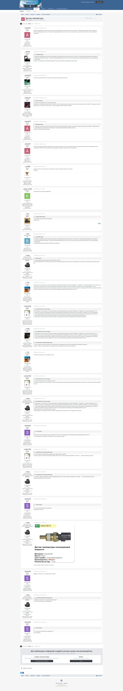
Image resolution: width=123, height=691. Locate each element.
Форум (36, 8)
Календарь (28, 11)
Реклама (65, 683)
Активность (50, 8)
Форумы (22, 11)
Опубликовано (40, 51)
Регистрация (99, 2)
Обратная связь (59, 683)
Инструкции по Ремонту (62, 8)
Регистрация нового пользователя (42, 661)
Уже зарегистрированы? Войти (87, 2)
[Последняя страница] (32, 24)
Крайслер (43, 20)
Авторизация (89, 18)
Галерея (43, 8)
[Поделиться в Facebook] (23, 673)
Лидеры (35, 11)
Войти (81, 661)
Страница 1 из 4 (37, 23)
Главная (23, 8)
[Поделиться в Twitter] (21, 673)
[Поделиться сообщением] (100, 28)
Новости (30, 8)
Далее (29, 23)
